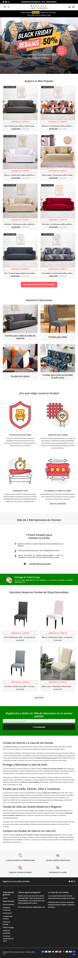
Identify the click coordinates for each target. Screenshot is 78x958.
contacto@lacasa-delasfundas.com (31, 907)
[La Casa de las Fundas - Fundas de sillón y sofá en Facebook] (3, 2)
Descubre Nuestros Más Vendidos (39, 284)
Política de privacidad (6, 932)
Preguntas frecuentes (6, 908)
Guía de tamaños (58, 504)
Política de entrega (6, 923)
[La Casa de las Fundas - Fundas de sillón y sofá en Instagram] (8, 2)
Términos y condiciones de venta (8, 938)
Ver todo (39, 698)
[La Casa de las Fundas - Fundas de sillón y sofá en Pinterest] (6, 2)
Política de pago (8, 927)
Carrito (5, 898)
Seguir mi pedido (8, 901)
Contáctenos (7, 913)
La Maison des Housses (8, 917)
